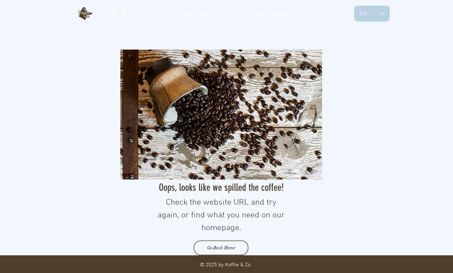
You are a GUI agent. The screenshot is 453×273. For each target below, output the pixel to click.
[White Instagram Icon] (111, 13)
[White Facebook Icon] (124, 13)
